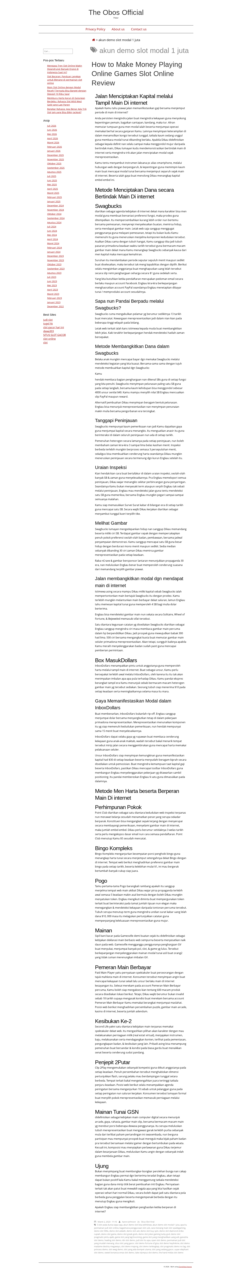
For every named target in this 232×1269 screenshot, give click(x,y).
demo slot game (108, 1234)
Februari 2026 (54, 146)
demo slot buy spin (149, 1230)
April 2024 (52, 239)
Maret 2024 (53, 243)
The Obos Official (116, 12)
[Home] (93, 40)
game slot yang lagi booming (128, 1237)
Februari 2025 (54, 197)
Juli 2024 (51, 226)
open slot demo (158, 1240)
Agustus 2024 (54, 222)
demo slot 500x (101, 1230)
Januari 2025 (53, 201)
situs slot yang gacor (124, 1243)
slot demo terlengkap (149, 1246)
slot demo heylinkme (169, 1243)
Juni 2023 (52, 281)
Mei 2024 (52, 234)
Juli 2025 (51, 176)
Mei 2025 (52, 184)
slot (45, 342)
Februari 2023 (54, 298)
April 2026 (52, 138)
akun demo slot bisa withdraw (137, 1224)
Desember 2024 (55, 205)
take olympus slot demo (146, 1252)
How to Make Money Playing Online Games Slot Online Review (137, 73)
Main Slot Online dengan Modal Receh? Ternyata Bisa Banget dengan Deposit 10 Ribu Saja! (66, 90)
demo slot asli (133, 1230)
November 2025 (55, 159)
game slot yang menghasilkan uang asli (161, 1237)
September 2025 (56, 167)
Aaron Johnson (129, 1221)
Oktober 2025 (54, 163)
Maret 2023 (53, 293)
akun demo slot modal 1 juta (166, 1224)
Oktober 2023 (54, 264)
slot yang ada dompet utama (137, 1249)
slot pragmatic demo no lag (173, 1246)
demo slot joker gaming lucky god (154, 1234)
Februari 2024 (54, 247)
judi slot (48, 320)
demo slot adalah (117, 1230)
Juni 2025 (52, 180)
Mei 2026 (52, 134)
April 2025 (52, 188)
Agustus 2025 (54, 171)
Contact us (139, 29)
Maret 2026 (53, 142)
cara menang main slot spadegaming (168, 1227)
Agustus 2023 (54, 272)
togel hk (48, 323)
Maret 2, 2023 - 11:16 (107, 1221)
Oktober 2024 (54, 213)
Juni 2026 (52, 129)
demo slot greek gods (127, 1234)
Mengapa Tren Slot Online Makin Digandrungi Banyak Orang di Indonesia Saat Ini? (64, 69)
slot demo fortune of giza (147, 1243)
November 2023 (55, 260)
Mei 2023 (52, 285)
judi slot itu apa (143, 1240)
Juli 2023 (51, 277)
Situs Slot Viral (147, 1221)
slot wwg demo (116, 1249)
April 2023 (52, 289)
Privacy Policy (95, 29)
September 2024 (56, 218)
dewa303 (48, 331)
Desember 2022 (55, 306)
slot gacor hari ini (53, 327)
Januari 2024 (53, 251)
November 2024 (55, 209)
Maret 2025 (53, 192)
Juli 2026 (51, 125)
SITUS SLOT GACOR (54, 335)
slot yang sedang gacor (162, 1249)
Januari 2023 (53, 302)
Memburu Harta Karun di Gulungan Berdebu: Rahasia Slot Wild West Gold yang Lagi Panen (66, 101)
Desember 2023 (55, 255)
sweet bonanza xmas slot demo (119, 1252)
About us (118, 29)
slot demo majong (129, 1246)
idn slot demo (128, 1240)
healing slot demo (112, 1240)
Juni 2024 (52, 230)
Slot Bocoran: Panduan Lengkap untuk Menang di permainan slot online (64, 80)
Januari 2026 (53, 150)
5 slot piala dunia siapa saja (109, 1224)
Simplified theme (185, 1267)
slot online (49, 338)
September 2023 (56, 268)
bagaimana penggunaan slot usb (134, 1227)
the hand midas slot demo (171, 1252)
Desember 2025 (55, 155)
